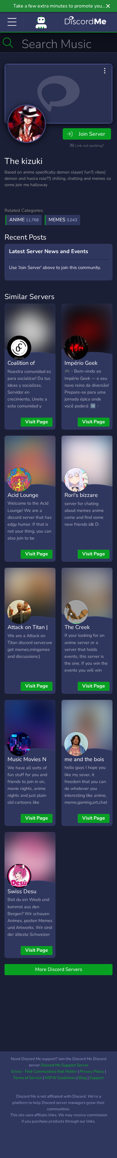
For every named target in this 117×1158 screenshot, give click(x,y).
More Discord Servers (58, 969)
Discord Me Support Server (64, 1065)
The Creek (77, 627)
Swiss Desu (22, 891)
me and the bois (84, 759)
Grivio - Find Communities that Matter (44, 1071)
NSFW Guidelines (60, 1078)
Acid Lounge (23, 495)
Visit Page (36, 422)
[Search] (8, 42)
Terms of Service (27, 1078)
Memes (63, 219)
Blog (82, 1078)
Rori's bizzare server (81, 499)
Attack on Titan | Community (28, 631)
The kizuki (23, 161)
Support (96, 1078)
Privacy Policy (92, 1071)
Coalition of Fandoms (21, 367)
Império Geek (81, 363)
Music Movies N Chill (27, 763)
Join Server (92, 134)
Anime (24, 219)
